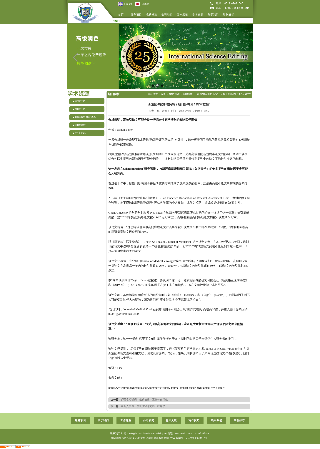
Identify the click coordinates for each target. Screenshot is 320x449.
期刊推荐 (239, 420)
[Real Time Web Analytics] (22, 446)
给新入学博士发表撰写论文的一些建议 (143, 406)
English (128, 4)
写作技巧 (194, 420)
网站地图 (116, 438)
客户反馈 (182, 14)
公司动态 (167, 14)
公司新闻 (148, 420)
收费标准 (151, 14)
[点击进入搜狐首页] (224, 387)
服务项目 (136, 14)
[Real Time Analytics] (7, 446)
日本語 (145, 4)
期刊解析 (228, 14)
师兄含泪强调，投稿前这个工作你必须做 (144, 399)
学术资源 (197, 14)
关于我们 (213, 14)
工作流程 (125, 420)
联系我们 (216, 420)
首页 (121, 14)
